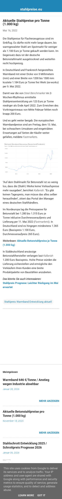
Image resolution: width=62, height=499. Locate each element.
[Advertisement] (31, 337)
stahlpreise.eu (31, 9)
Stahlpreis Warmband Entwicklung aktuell (28, 301)
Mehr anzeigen (49, 401)
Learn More (26, 495)
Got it (41, 495)
